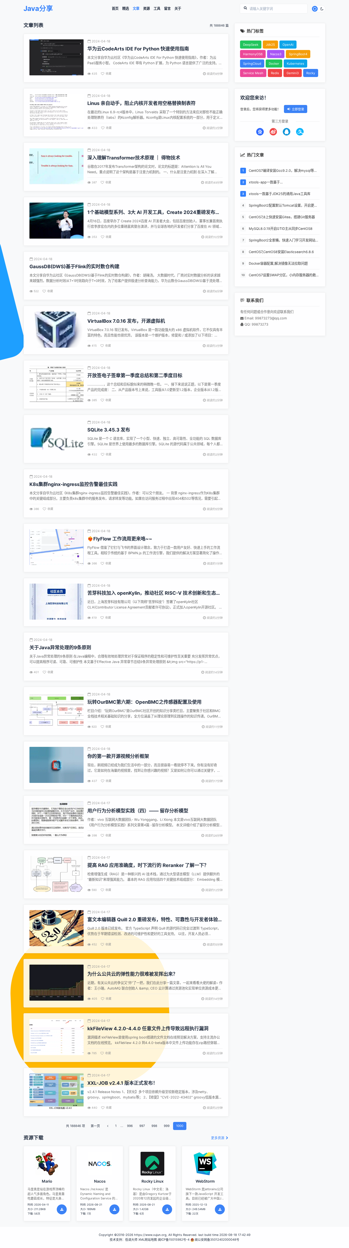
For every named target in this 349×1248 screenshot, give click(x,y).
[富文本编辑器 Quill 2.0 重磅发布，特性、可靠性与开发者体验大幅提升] (56, 928)
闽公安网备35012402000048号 (217, 1239)
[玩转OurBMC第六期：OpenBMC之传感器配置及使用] (56, 711)
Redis (275, 73)
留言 (167, 8)
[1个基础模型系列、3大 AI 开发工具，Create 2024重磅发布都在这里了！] (56, 221)
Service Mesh (253, 73)
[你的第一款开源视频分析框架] (56, 765)
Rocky (310, 73)
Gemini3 (293, 73)
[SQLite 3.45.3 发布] (56, 439)
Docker (274, 63)
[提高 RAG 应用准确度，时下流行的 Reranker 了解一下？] (56, 874)
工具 (157, 8)
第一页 (95, 1126)
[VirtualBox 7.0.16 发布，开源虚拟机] (56, 330)
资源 (146, 8)
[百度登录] (260, 132)
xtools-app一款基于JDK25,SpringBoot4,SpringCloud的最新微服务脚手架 (283, 182)
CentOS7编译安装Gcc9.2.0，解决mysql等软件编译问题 (283, 171)
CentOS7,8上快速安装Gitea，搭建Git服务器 (282, 217)
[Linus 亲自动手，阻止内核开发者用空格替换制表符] (56, 112)
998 (154, 1126)
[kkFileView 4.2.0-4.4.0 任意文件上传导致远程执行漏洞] (56, 1037)
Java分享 (38, 8)
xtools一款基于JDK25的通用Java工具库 (279, 194)
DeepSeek (250, 44)
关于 (177, 8)
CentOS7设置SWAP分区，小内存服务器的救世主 (284, 275)
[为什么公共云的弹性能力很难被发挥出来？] (56, 983)
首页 (115, 8)
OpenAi (288, 44)
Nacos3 (275, 54)
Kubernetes (295, 63)
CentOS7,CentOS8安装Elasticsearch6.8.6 (281, 252)
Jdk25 (270, 44)
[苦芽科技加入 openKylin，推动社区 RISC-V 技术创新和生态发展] (56, 602)
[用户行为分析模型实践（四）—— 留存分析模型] (56, 820)
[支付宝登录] (300, 132)
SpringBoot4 (298, 54)
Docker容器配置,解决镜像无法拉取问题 (278, 264)
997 (142, 1126)
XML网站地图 (147, 1239)
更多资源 (218, 1138)
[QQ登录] (286, 132)
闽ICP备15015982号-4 (173, 1239)
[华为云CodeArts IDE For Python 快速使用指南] (56, 58)
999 (167, 1126)
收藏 (108, 73)
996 (130, 1126)
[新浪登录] (273, 132)
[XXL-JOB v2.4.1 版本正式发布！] (56, 1092)
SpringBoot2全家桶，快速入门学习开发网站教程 (284, 240)
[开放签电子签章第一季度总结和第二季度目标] (56, 384)
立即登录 (298, 109)
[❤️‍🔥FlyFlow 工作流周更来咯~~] (56, 547)
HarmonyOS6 (253, 54)
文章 (136, 8)
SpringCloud (252, 63)
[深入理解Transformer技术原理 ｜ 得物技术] (56, 167)
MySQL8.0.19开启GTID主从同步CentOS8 (280, 229)
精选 (125, 8)
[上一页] (107, 1126)
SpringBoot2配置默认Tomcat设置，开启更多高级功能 (283, 206)
